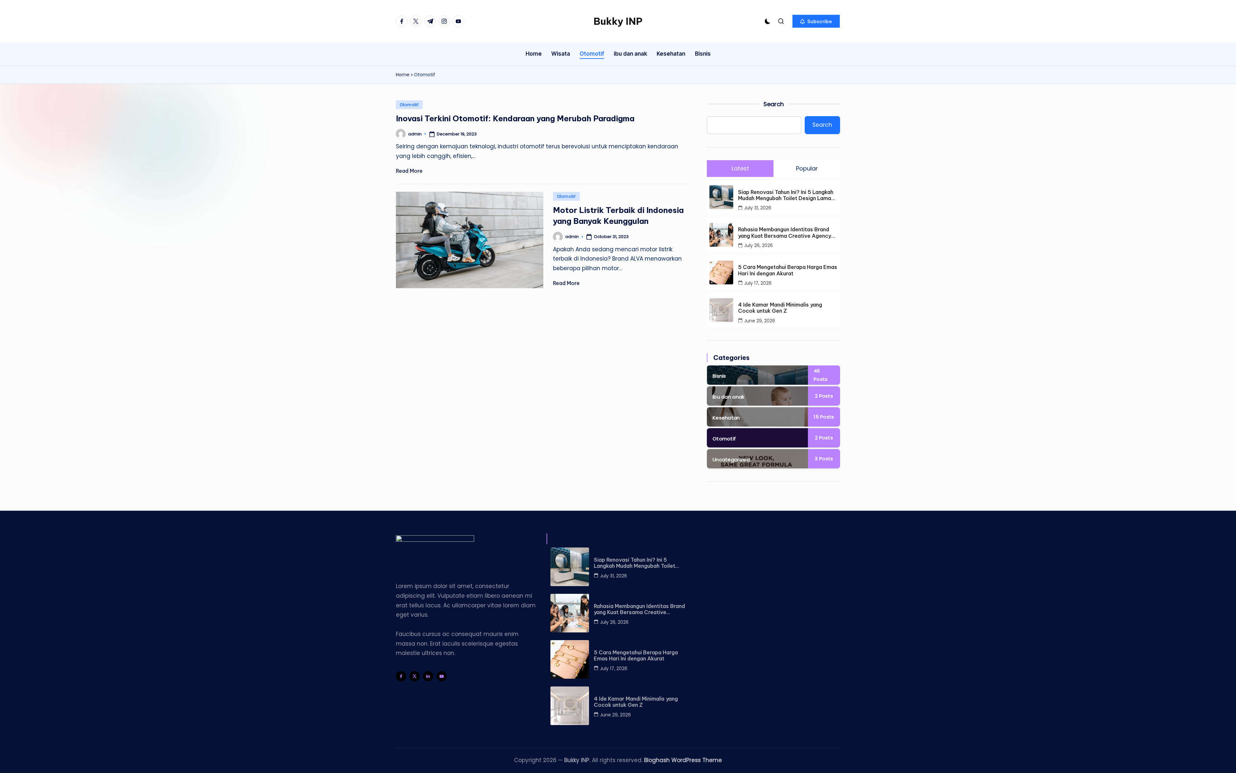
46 (821, 374)
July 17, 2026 (758, 283)
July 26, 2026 (758, 245)
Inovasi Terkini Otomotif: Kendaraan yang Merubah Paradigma (515, 118)
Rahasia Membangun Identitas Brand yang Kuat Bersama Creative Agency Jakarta (784, 232)
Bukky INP (618, 21)
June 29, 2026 (759, 320)
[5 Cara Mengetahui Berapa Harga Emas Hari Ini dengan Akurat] (569, 659)
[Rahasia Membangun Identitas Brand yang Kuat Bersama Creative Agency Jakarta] (569, 613)
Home (402, 74)
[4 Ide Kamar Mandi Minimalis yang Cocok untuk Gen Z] (569, 705)
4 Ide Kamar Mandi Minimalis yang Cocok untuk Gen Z (780, 308)
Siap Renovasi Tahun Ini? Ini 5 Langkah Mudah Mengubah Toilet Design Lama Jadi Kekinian (785, 195)
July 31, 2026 (757, 208)
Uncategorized (731, 459)
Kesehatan (726, 417)
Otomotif (409, 104)
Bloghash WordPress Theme (683, 760)
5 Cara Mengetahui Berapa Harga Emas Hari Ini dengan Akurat (787, 270)
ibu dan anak (728, 396)
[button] (816, 21)
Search (773, 104)
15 (824, 416)
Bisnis (719, 376)
